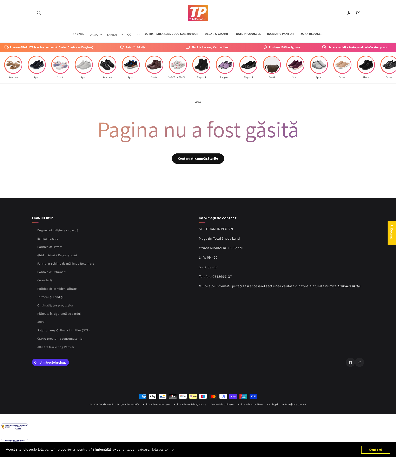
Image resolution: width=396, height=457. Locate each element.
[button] (39, 13)
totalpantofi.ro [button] (163, 449)
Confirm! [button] (375, 449)
